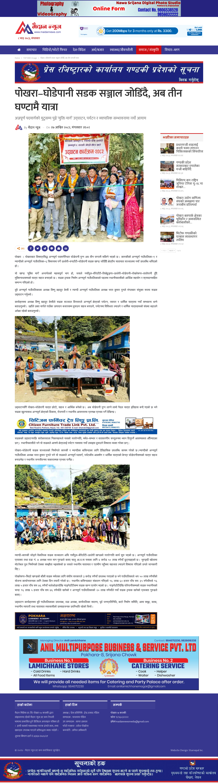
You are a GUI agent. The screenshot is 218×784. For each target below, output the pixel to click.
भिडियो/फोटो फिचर (54, 50)
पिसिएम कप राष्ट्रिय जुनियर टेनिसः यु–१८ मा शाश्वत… (189, 184)
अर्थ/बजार (97, 50)
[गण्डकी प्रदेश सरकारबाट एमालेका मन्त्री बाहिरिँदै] (167, 166)
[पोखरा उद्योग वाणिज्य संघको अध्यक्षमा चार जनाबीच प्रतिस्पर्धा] (167, 201)
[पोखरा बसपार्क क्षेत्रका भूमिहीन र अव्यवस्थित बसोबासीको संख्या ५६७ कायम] (167, 219)
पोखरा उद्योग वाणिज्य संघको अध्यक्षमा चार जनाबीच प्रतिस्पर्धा (188, 201)
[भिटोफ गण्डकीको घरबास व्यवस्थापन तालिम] (167, 237)
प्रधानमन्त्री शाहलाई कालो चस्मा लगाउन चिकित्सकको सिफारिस (189, 148)
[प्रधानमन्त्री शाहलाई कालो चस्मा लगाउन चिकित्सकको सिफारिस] (167, 148)
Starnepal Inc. (196, 750)
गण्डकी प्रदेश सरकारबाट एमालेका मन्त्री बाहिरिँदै (187, 166)
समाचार (31, 50)
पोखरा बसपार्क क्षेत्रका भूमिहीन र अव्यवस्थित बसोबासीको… (189, 219)
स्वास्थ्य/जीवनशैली (121, 50)
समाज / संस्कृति (149, 50)
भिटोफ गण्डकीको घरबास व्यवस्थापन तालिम (186, 237)
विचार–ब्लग (172, 50)
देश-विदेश (79, 50)
